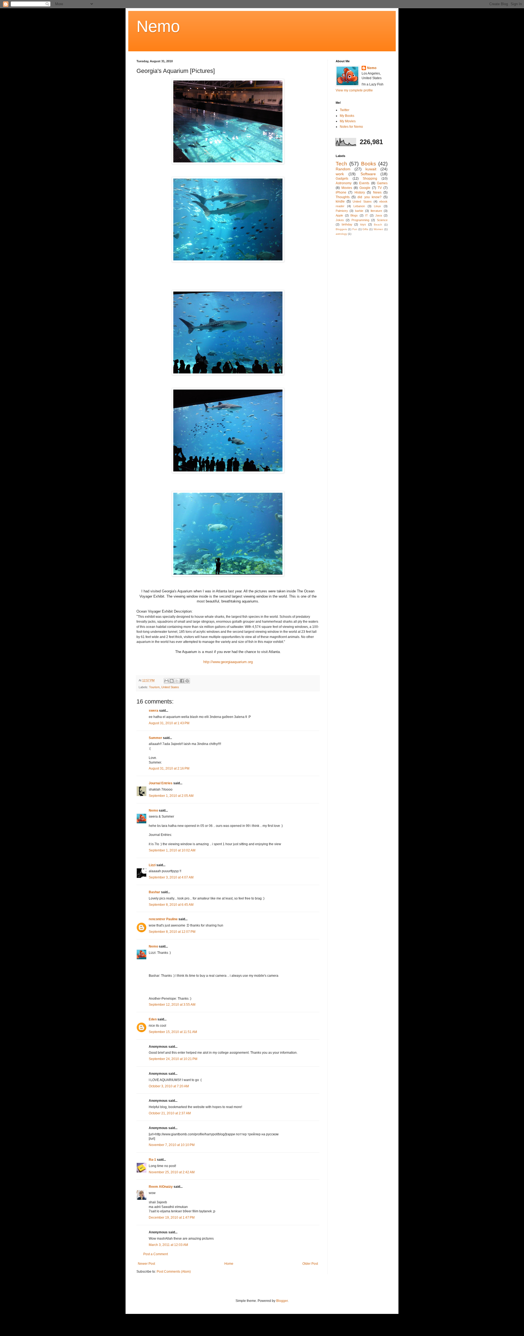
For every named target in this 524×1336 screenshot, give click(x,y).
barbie (359, 210)
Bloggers (341, 229)
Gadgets (342, 178)
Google (364, 188)
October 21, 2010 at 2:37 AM (170, 1113)
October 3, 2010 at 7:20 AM (169, 1086)
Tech (341, 164)
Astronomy (344, 183)
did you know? (369, 197)
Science (382, 220)
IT (366, 215)
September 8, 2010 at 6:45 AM (171, 905)
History (360, 192)
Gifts (365, 229)
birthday (347, 224)
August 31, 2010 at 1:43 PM (169, 723)
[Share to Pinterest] (187, 681)
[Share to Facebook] (182, 681)
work (340, 174)
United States (170, 687)
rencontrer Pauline (163, 919)
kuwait (370, 169)
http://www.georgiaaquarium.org (228, 662)
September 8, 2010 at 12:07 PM (172, 932)
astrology (341, 233)
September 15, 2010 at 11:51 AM (173, 1032)
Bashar (154, 892)
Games (382, 183)
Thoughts (343, 197)
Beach (378, 224)
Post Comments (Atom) (174, 1271)
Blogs (354, 215)
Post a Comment (155, 1254)
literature (376, 210)
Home (228, 1264)
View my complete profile (354, 90)
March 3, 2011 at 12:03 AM (168, 1245)
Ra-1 (152, 1160)
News (377, 192)
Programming (360, 220)
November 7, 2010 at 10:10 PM (172, 1145)
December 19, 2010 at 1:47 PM (172, 1217)
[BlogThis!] (171, 681)
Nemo (158, 26)
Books (368, 164)
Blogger (282, 1301)
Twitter (344, 110)
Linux (377, 206)
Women (378, 229)
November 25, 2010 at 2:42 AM (172, 1172)
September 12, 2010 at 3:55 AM (172, 1005)
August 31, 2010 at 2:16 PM (169, 768)
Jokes (340, 220)
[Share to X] (177, 681)
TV (380, 188)
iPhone (341, 192)
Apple (339, 215)
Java (378, 215)
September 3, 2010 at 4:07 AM (171, 877)
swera (153, 710)
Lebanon (359, 206)
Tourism (154, 687)
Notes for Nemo (351, 127)
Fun (354, 229)
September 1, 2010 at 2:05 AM (171, 796)
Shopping (370, 178)
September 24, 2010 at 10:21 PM (173, 1059)
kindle (340, 201)
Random (343, 169)
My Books (347, 116)
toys (363, 224)
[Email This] (166, 681)
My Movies (348, 121)
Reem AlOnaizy (161, 1187)
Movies (346, 188)
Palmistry (342, 210)
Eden (153, 1019)
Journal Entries (160, 783)
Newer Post (146, 1264)
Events (364, 183)
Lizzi (152, 865)
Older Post (310, 1264)
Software (368, 174)
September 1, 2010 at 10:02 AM (172, 850)
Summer (155, 738)
